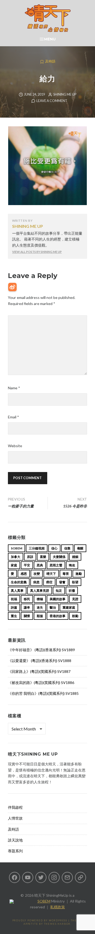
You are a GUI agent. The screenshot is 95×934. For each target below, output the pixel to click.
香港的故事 (57, 616)
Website (15, 445)
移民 (27, 599)
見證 (75, 599)
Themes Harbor (57, 923)
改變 (37, 574)
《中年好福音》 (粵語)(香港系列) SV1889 (41, 650)
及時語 (50, 61)
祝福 (14, 599)
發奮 (62, 582)
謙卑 (27, 607)
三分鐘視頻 (37, 548)
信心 (54, 548)
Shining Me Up (64, 94)
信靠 (67, 548)
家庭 (14, 565)
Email (13, 417)
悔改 (72, 565)
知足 (59, 591)
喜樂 (43, 557)
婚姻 (75, 557)
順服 (40, 616)
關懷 (27, 616)
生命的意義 (19, 582)
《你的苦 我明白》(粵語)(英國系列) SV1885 (43, 693)
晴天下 (51, 574)
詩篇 (14, 607)
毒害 (66, 574)
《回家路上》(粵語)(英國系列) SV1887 (39, 671)
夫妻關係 (59, 557)
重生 (14, 616)
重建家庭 (69, 607)
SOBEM (43, 901)
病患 (36, 582)
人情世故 (15, 818)
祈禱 (72, 591)
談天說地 (15, 840)
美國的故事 (57, 599)
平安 (27, 565)
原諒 (30, 557)
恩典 (40, 565)
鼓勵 (75, 616)
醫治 (53, 607)
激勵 (78, 574)
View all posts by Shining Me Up (37, 251)
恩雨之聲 (56, 565)
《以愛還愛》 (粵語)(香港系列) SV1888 (39, 660)
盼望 (75, 582)
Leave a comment (51, 101)
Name (14, 388)
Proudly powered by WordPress (39, 920)
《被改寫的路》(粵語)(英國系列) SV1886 (41, 682)
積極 (40, 599)
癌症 (49, 582)
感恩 (24, 574)
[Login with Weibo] (12, 287)
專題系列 (15, 851)
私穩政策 (57, 907)
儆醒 (80, 548)
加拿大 (15, 557)
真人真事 (17, 591)
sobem (16, 548)
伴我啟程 (15, 807)
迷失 (40, 607)
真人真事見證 (39, 591)
